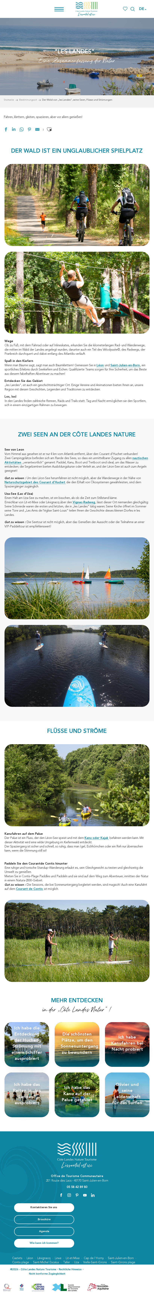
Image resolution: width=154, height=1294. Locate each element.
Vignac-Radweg (84, 502)
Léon (100, 365)
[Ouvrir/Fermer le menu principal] (63, 9)
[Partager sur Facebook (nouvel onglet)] (6, 130)
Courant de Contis (29, 889)
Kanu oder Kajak (96, 838)
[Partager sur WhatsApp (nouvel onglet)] (22, 130)
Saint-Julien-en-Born (125, 365)
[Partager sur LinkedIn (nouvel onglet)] (14, 130)
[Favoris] (125, 9)
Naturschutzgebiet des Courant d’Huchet (35, 482)
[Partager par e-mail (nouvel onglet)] (37, 130)
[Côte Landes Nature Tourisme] (86, 9)
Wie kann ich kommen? (44, 1243)
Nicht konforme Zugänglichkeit (47, 1274)
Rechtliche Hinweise (70, 1269)
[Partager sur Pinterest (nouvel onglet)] (29, 130)
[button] (132, 9)
